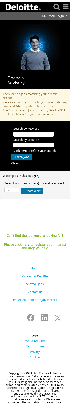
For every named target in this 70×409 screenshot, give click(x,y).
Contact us (35, 292)
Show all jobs (35, 284)
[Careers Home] (22, 6)
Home (35, 268)
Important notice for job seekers (35, 300)
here (26, 244)
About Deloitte (35, 340)
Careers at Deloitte (35, 276)
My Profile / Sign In (54, 16)
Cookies (35, 357)
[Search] (56, 7)
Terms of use (35, 346)
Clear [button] (14, 163)
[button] (65, 7)
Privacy (35, 351)
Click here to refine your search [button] (35, 151)
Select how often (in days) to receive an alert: (34, 183)
